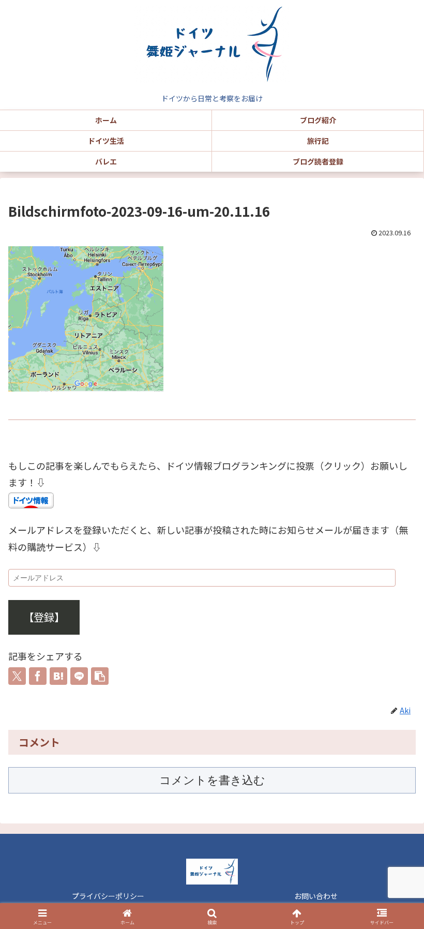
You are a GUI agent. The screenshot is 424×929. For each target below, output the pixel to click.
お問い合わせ (316, 896)
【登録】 (44, 616)
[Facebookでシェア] (38, 676)
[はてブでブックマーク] (58, 676)
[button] (100, 676)
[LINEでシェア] (79, 676)
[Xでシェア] (17, 676)
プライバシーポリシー (108, 896)
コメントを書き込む (212, 780)
